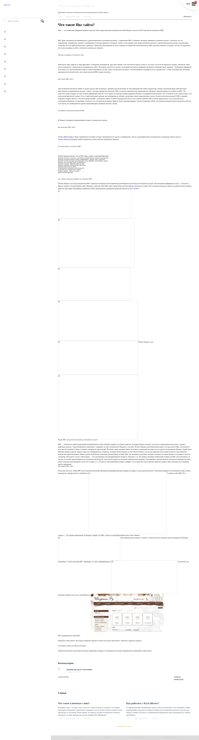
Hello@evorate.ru (10, 14)
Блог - (66, 6)
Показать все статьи (124, 726)
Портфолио (107, 737)
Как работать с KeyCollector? (142, 703)
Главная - (61, 6)
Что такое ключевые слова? (74, 703)
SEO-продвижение (137, 737)
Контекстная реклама (170, 737)
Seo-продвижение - (75, 6)
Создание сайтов (78, 737)
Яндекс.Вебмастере (65, 139)
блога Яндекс (134, 188)
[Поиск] (42, 21)
